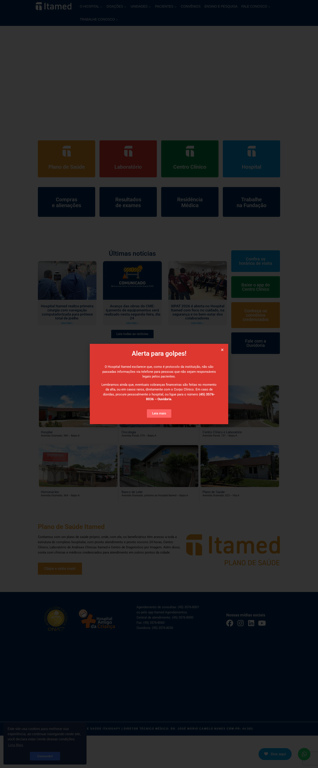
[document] (159, 384)
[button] (222, 349)
